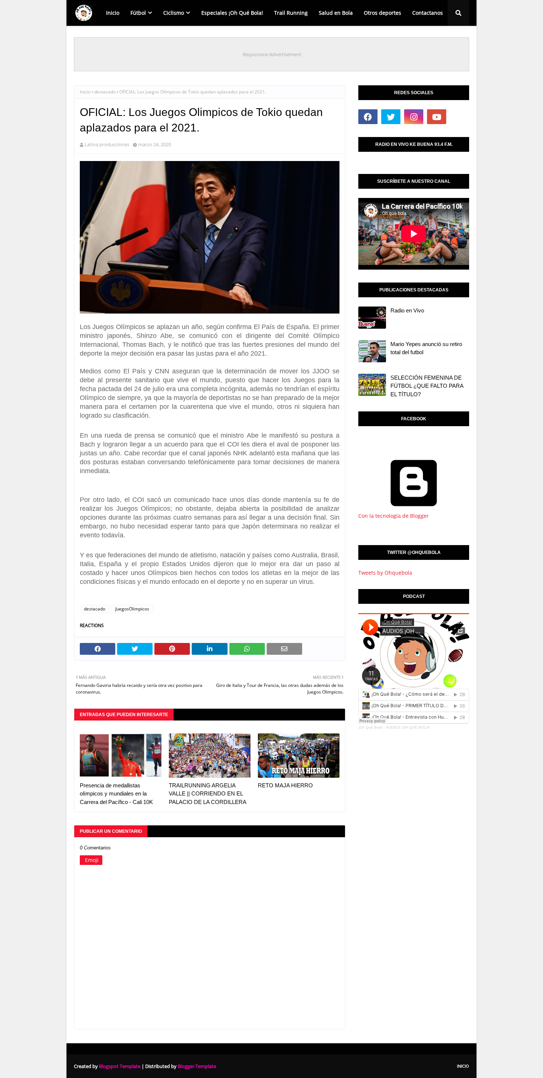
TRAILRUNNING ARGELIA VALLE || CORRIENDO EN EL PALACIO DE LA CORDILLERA (207, 793)
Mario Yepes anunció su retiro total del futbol (426, 348)
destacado (105, 92)
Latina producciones (107, 144)
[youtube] (436, 116)
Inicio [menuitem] (112, 12)
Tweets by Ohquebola (385, 572)
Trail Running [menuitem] (291, 12)
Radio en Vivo (407, 310)
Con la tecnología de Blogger (393, 515)
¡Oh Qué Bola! (370, 727)
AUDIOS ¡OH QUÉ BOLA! (408, 727)
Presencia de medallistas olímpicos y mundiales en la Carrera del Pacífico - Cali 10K (116, 793)
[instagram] (413, 116)
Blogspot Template (119, 1066)
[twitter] (390, 116)
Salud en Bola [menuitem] (336, 12)
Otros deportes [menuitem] (382, 12)
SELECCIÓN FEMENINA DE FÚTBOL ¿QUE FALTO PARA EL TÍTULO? (426, 385)
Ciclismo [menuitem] (173, 12)
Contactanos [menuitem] (427, 12)
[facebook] (368, 116)
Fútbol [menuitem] (138, 12)
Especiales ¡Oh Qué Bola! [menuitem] (232, 12)
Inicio (85, 92)
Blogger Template (197, 1066)
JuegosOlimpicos (132, 609)
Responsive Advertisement (271, 54)
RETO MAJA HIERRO (285, 785)
